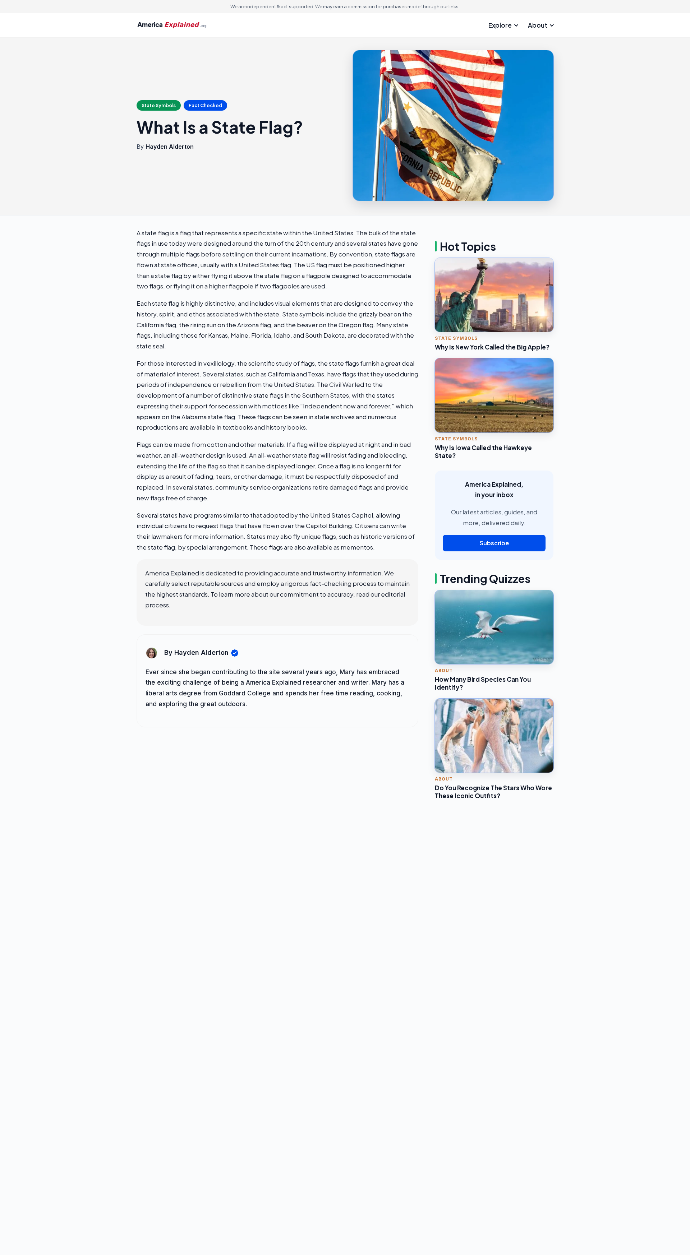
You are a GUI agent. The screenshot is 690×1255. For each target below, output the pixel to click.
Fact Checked (205, 105)
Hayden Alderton (170, 146)
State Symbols (159, 105)
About (537, 25)
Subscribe (494, 543)
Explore (500, 25)
